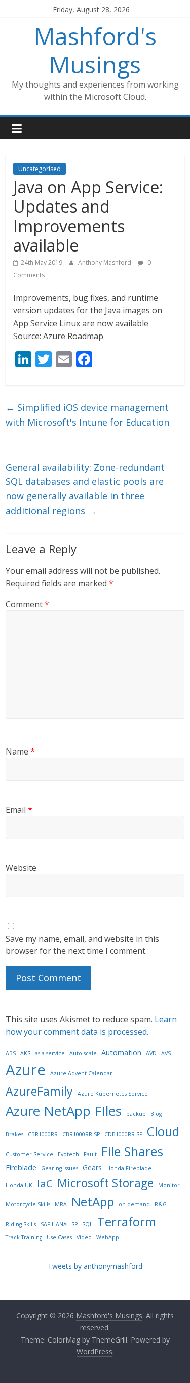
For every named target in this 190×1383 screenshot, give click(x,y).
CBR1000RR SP (81, 1134)
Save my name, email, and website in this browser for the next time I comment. (82, 944)
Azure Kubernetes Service (113, 1093)
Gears (92, 1167)
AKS (25, 1053)
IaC (45, 1183)
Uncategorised (39, 168)
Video (84, 1237)
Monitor (169, 1185)
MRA (61, 1204)
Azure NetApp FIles (64, 1111)
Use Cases (59, 1237)
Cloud (163, 1131)
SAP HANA (54, 1224)
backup (136, 1113)
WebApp (107, 1237)
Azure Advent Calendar (81, 1073)
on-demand (134, 1204)
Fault (90, 1154)
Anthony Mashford (105, 262)
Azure (26, 1070)
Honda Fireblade (128, 1168)
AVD (151, 1053)
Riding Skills (21, 1224)
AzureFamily (39, 1091)
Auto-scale (83, 1053)
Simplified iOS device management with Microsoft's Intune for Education (87, 414)
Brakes (14, 1134)
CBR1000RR (43, 1134)
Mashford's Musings (95, 49)
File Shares (132, 1151)
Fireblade (21, 1167)
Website (21, 867)
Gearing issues (59, 1168)
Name (20, 751)
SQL (87, 1224)
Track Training (24, 1237)
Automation (121, 1052)
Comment (27, 604)
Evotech (68, 1154)
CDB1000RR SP (123, 1134)
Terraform (126, 1221)
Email (19, 809)
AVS (166, 1053)
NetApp (92, 1201)
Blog (156, 1113)
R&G (161, 1204)
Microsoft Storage (105, 1183)
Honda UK (19, 1185)
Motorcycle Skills (28, 1204)
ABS (11, 1053)
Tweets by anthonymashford (95, 1266)
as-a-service (50, 1053)
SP (74, 1224)
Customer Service (29, 1154)
